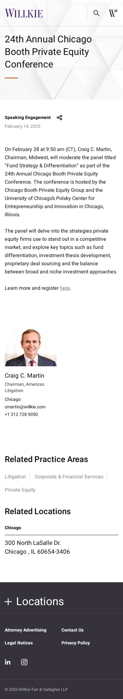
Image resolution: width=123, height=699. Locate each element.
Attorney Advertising (25, 630)
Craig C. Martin (24, 375)
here (65, 288)
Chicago (13, 399)
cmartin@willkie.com (25, 407)
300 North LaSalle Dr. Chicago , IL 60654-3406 (37, 547)
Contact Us (73, 630)
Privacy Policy (76, 643)
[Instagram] (24, 662)
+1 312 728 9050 (21, 414)
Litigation (15, 477)
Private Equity (20, 490)
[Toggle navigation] (113, 13)
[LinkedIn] (8, 662)
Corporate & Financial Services (69, 477)
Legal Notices (19, 643)
